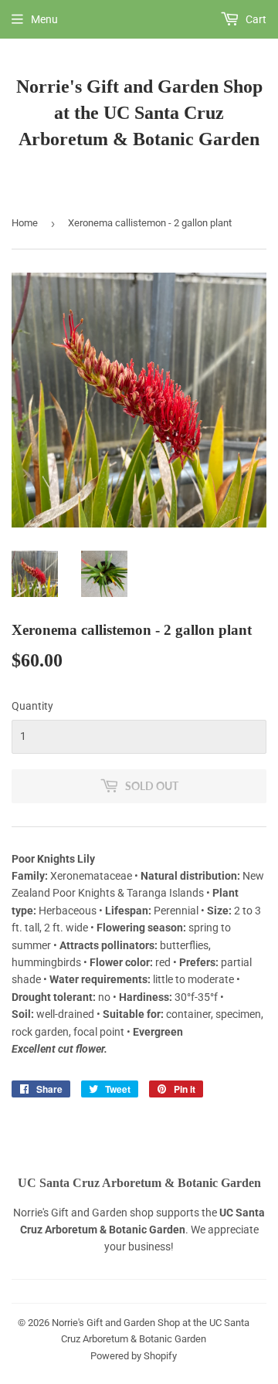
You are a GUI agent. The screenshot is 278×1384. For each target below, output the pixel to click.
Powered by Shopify (133, 1356)
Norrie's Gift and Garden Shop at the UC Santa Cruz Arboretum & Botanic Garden (139, 112)
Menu (44, 19)
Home (25, 223)
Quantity (32, 706)
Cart (254, 19)
